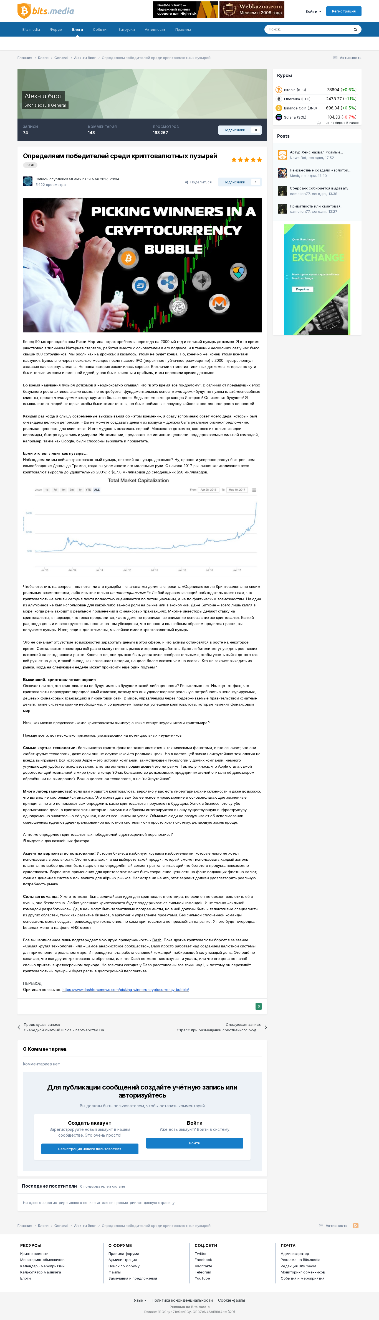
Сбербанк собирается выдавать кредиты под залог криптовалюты (320, 188)
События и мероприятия (302, 1278)
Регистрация (344, 11)
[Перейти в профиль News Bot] (282, 155)
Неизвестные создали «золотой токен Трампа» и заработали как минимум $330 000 (320, 170)
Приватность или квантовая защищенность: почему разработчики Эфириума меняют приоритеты (323, 206)
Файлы (114, 1272)
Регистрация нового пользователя (89, 1149)
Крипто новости (34, 1253)
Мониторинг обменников (42, 1259)
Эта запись (333, 29)
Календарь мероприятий (42, 1266)
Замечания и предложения (132, 1278)
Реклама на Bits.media (300, 1259)
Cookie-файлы (231, 1300)
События (100, 29)
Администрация (122, 1259)
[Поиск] (355, 29)
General (58, 105)
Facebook (203, 1259)
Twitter (201, 1253)
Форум (56, 29)
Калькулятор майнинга (40, 1272)
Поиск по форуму (124, 1266)
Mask (294, 175)
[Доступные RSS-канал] (356, 1226)
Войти (312, 11)
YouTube (202, 1278)
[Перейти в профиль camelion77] (282, 191)
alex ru (40, 105)
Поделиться (200, 182)
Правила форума (123, 1253)
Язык (139, 1300)
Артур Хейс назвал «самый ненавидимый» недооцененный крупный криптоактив (318, 152)
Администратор (295, 1253)
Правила (183, 29)
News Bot (298, 157)
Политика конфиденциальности (182, 1300)
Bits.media (31, 29)
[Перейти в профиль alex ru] (27, 181)
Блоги (77, 29)
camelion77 (300, 193)
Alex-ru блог (43, 96)
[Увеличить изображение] (142, 265)
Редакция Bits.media (298, 1266)
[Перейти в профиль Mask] (282, 173)
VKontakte (203, 1266)
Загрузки (126, 29)
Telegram (203, 1272)
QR (231, 1312)
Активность (155, 29)
